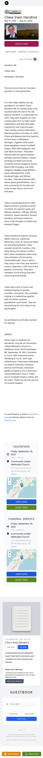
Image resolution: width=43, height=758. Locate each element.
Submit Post (21, 719)
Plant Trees (21, 507)
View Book (11, 647)
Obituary (11, 51)
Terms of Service (27, 736)
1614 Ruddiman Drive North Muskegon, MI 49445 (21, 471)
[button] (21, 485)
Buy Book (23, 647)
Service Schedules (29, 51)
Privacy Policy (15, 736)
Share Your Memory (14, 681)
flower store (10, 420)
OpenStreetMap (24, 740)
